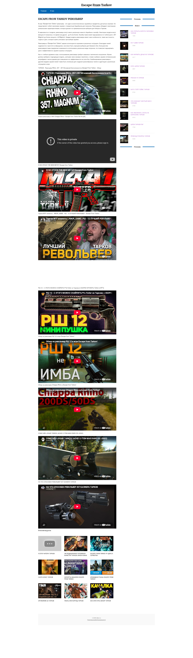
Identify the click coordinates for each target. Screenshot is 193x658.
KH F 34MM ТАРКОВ (137, 43)
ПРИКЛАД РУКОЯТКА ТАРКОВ (140, 136)
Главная (43, 11)
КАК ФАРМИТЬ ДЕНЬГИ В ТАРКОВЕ (142, 54)
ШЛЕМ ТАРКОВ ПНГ (137, 124)
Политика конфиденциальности (96, 620)
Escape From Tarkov (96, 5)
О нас (52, 11)
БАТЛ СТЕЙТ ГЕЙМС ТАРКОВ (140, 89)
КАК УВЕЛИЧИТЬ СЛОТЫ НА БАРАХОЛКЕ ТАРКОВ (140, 114)
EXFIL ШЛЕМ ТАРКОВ (138, 66)
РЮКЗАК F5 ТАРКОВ (137, 78)
